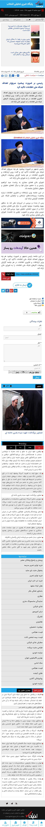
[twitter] (3, 290)
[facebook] (7, 290)
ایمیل (39, 334)
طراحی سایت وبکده (34, 647)
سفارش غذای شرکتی (34, 642)
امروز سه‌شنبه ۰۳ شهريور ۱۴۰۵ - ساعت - (27, 10)
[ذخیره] (10, 76)
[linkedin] (15, 290)
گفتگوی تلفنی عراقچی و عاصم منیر (30, 707)
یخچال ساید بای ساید (34, 570)
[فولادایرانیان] (22, 223)
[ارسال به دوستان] (6, 76)
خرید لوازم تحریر (36, 575)
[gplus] (11, 290)
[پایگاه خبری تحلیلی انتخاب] (39, 4)
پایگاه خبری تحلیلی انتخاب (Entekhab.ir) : (28, 137)
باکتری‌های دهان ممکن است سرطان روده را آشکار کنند (20, 53)
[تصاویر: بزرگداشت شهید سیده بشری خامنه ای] (22, 410)
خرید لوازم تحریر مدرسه (33, 565)
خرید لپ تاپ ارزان (35, 580)
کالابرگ (39, 616)
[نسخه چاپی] (2, 76)
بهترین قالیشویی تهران (33, 657)
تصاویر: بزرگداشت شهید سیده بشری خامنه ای (23, 432)
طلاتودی (39, 621)
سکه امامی (38, 663)
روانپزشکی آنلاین (36, 678)
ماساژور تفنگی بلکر (35, 591)
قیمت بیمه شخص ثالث (33, 637)
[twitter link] (7, 803)
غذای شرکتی (37, 606)
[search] (2, 11)
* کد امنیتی (37, 365)
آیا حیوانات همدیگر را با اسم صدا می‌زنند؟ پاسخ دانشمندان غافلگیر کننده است (19, 28)
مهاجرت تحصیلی (36, 627)
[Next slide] (4, 386)
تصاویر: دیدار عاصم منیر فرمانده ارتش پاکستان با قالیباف (23, 537)
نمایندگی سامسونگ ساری (32, 601)
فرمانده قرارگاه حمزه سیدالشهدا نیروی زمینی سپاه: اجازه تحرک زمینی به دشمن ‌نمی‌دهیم (22, 758)
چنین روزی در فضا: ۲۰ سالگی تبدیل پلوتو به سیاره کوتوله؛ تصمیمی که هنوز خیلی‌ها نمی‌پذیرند (18, 41)
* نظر (39, 343)
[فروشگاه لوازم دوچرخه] (22, 236)
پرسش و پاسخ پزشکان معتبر (31, 560)
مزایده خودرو (37, 652)
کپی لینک (6, 278)
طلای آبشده (37, 673)
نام (40, 325)
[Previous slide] (11, 386)
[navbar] (43, 10)
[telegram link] (12, 803)
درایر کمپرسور (37, 611)
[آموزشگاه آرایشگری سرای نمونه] (22, 248)
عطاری (40, 596)
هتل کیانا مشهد (36, 585)
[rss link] (16, 803)
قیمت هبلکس (37, 632)
